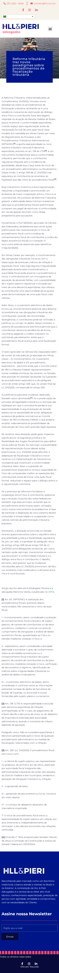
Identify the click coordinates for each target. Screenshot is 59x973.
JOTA (51, 592)
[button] (50, 28)
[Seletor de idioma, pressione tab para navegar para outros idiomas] (18, 17)
